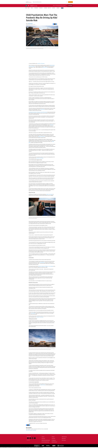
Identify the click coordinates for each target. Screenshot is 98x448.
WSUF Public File (64, 438)
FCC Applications (54, 440)
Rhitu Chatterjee (30, 23)
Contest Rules (53, 438)
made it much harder (49, 194)
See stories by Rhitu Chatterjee (31, 430)
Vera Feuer (51, 124)
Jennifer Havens (42, 384)
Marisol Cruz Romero (41, 136)
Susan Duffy (42, 109)
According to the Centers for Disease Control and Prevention (38, 112)
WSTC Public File (64, 440)
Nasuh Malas (33, 313)
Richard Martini (42, 262)
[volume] (28, 5)
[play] (26, 5)
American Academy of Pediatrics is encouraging (45, 266)
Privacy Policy (43, 438)
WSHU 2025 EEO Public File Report (46, 440)
